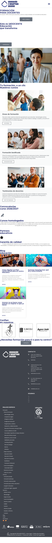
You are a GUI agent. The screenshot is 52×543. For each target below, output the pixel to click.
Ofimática (6, 449)
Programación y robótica (8, 423)
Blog (4, 515)
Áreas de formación (8, 412)
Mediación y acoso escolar (8, 437)
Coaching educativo (8, 442)
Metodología (6, 494)
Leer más (4, 284)
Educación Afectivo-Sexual (8, 435)
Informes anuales (8, 508)
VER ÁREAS (6, 123)
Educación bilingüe (8, 444)
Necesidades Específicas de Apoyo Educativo (8, 433)
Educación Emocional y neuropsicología (8, 428)
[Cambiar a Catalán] (5, 520)
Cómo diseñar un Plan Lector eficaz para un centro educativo (13, 271)
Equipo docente (7, 497)
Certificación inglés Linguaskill (8, 488)
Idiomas (6, 447)
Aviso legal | (29, 533)
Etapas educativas (8, 451)
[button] (49, 4)
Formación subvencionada (8, 481)
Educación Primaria (8, 456)
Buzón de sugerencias (39, 535)
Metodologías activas (8, 414)
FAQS (4, 517)
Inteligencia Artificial (8, 419)
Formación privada (8, 476)
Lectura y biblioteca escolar (8, 430)
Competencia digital (8, 416)
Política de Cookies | (28, 535)
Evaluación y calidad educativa (8, 426)
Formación (5, 410)
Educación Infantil (8, 454)
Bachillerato (7, 461)
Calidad (5, 504)
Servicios (5, 474)
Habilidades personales (8, 440)
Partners (6, 506)
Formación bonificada (8, 479)
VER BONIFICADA (8, 161)
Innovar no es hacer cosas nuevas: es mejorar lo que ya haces (13, 304)
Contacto (6, 513)
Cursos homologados (8, 465)
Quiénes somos (7, 492)
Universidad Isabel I (8, 467)
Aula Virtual (5, 518)
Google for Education (8, 485)
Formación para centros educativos (8, 483)
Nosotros (5, 490)
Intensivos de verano (8, 470)
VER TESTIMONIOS (8, 200)
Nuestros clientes (8, 501)
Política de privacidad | (38, 533)
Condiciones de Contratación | (14, 535)
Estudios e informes (8, 510)
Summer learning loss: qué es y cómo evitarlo (38, 270)
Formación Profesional (8, 463)
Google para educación (8, 421)
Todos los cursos (7, 472)
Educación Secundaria (8, 458)
